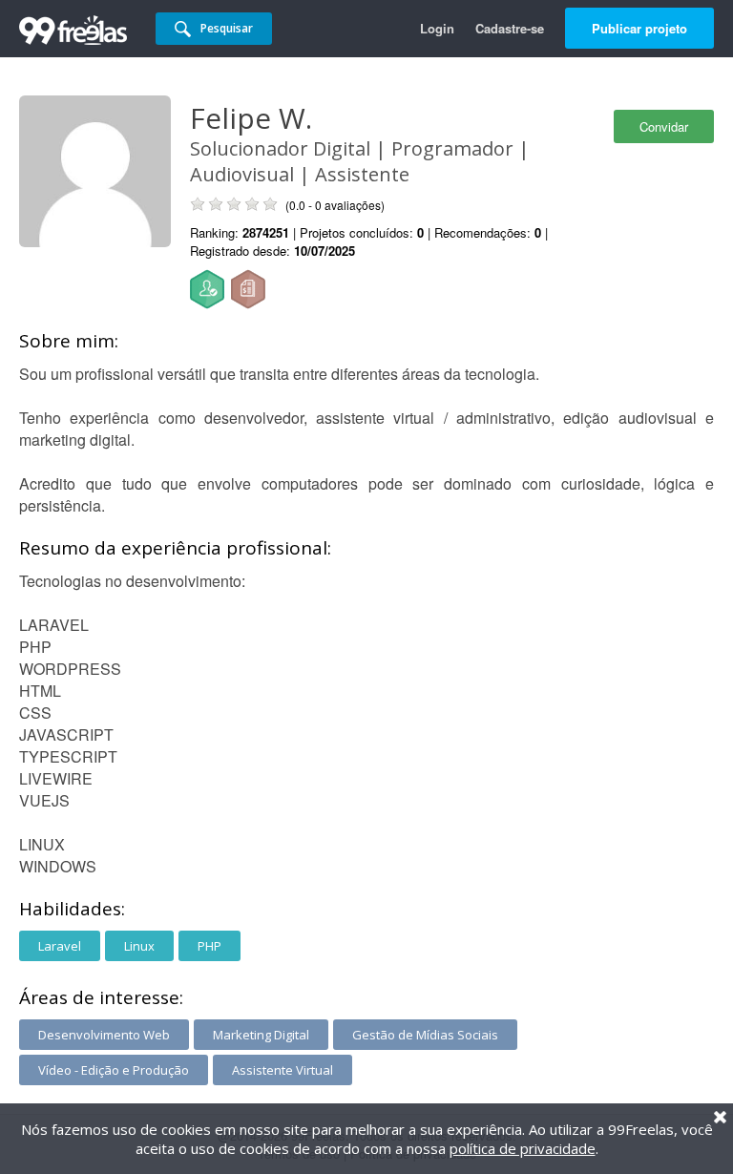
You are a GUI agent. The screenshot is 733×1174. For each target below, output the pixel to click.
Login (437, 28)
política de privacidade (523, 1148)
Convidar (663, 126)
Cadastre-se (509, 28)
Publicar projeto (639, 28)
